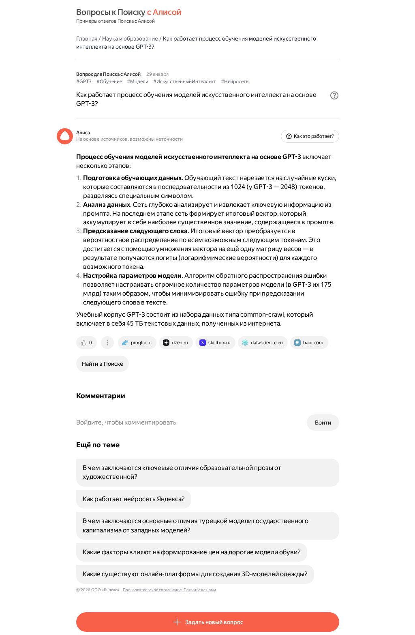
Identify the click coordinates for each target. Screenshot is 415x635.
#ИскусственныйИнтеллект (184, 81)
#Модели (137, 81)
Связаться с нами (200, 590)
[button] (334, 95)
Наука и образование (130, 38)
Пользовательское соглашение (152, 590)
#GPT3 (84, 81)
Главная (86, 38)
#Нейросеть (234, 81)
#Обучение (109, 81)
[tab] (87, 342)
